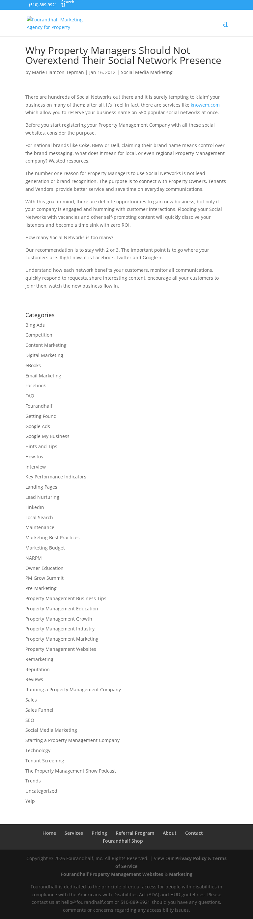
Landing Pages (41, 487)
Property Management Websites (60, 649)
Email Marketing (43, 375)
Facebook (35, 385)
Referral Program (135, 833)
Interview (35, 467)
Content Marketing (46, 345)
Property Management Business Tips (65, 598)
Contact (194, 833)
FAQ (29, 396)
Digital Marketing (44, 355)
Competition (38, 335)
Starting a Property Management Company (72, 740)
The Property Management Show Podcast (70, 771)
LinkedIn (34, 507)
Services (74, 833)
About (170, 833)
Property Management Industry (60, 628)
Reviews (34, 679)
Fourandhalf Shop (123, 841)
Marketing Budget (45, 548)
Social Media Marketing (147, 72)
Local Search (39, 517)
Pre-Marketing (41, 588)
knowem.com (205, 105)
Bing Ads (35, 325)
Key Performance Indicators (55, 476)
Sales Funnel (39, 710)
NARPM (33, 558)
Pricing (99, 833)
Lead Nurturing (42, 497)
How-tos (34, 456)
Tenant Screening (44, 760)
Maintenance (39, 527)
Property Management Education (61, 608)
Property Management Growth (58, 619)
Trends (33, 781)
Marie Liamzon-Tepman (58, 72)
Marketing (180, 874)
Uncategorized (41, 791)
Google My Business (47, 436)
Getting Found (41, 416)
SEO (29, 720)
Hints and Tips (41, 446)
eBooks (33, 365)
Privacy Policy (191, 858)
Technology (37, 750)
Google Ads (37, 426)
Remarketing (39, 659)
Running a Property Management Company (73, 689)
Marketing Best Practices (52, 537)
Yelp (30, 801)
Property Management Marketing (61, 639)
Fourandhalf (38, 406)
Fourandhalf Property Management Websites (112, 874)
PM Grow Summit (44, 578)
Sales (31, 700)
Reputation (37, 669)
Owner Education (44, 568)
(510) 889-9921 (43, 5)
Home (49, 833)
